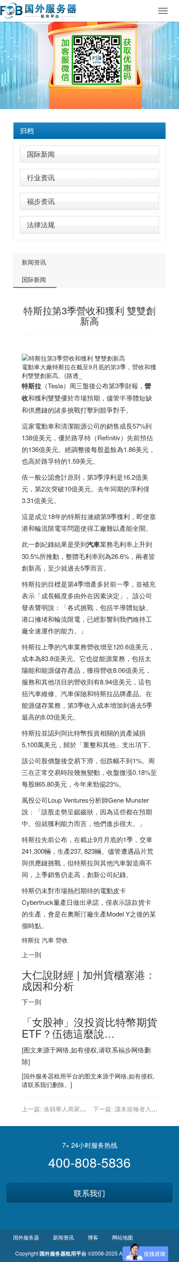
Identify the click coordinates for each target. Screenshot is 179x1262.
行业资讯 (41, 177)
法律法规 (41, 224)
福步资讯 (41, 201)
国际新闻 (41, 154)
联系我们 (89, 1192)
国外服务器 (38, 1076)
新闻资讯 (34, 262)
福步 (124, 1049)
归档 (27, 131)
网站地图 (122, 1237)
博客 (93, 1237)
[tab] (89, 131)
